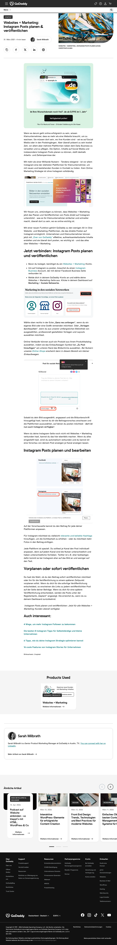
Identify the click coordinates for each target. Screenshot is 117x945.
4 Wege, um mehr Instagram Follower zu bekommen (49, 624)
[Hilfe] (100, 3)
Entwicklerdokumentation (52, 863)
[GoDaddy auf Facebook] (83, 916)
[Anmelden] (105, 3)
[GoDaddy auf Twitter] (102, 916)
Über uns (9, 865)
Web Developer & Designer (18, 799)
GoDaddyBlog (10, 883)
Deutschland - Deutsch (37, 916)
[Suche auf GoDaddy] (111, 10)
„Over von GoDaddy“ (42, 237)
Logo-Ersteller (104, 897)
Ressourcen (22, 871)
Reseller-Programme (71, 870)
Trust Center (10, 891)
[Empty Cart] (110, 3)
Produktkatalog (49, 888)
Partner (67, 874)
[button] (51, 846)
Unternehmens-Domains (52, 871)
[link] (16, 50)
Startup (9, 17)
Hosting (102, 889)
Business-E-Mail (105, 881)
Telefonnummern (105, 901)
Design (75, 802)
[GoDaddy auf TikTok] (96, 916)
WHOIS (46, 883)
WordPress (46, 802)
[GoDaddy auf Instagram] (89, 916)
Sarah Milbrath (43, 39)
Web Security (104, 893)
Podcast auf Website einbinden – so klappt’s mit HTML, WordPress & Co (19, 817)
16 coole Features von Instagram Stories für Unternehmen (52, 647)
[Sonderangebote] (96, 3)
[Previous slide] (102, 787)
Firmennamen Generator (52, 875)
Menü (6, 10)
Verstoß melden (23, 867)
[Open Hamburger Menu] (6, 4)
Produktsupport (23, 863)
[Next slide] (110, 787)
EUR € (55, 916)
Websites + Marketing (74, 264)
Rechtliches (9, 887)
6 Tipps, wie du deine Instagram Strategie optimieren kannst (53, 640)
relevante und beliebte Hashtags (76, 536)
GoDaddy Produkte (52, 695)
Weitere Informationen (18, 833)
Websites (103, 877)
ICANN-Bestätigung (50, 867)
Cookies (108, 927)
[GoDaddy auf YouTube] (109, 916)
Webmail (47, 879)
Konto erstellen (90, 877)
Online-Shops (38, 351)
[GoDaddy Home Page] (15, 916)
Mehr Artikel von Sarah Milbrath (21, 754)
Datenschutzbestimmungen (93, 927)
